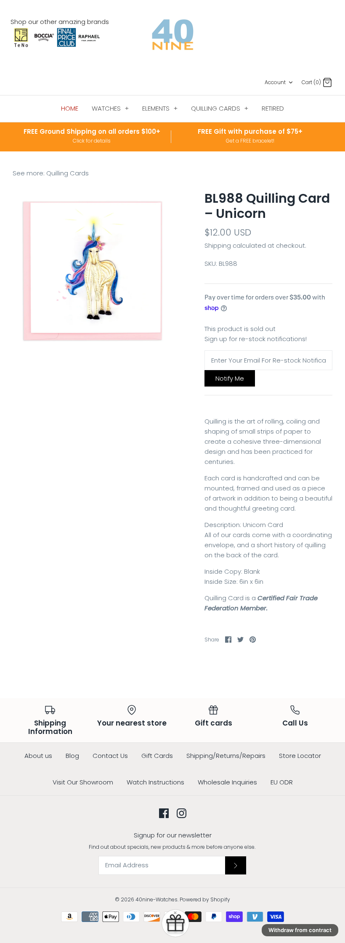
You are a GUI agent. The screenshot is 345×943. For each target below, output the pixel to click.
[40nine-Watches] (172, 34)
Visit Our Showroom (83, 782)
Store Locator (300, 755)
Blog (72, 755)
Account (275, 82)
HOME (69, 108)
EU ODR (282, 782)
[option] (92, 271)
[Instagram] (181, 813)
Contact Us (110, 755)
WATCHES (110, 108)
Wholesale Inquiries (227, 782)
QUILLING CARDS (219, 108)
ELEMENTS (160, 108)
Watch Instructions (155, 782)
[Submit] (235, 865)
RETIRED (273, 108)
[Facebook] (164, 813)
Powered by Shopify (205, 899)
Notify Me (229, 378)
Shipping (217, 245)
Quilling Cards (67, 173)
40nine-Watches (156, 899)
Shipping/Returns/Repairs (225, 755)
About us (38, 755)
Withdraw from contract (300, 930)
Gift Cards (157, 755)
